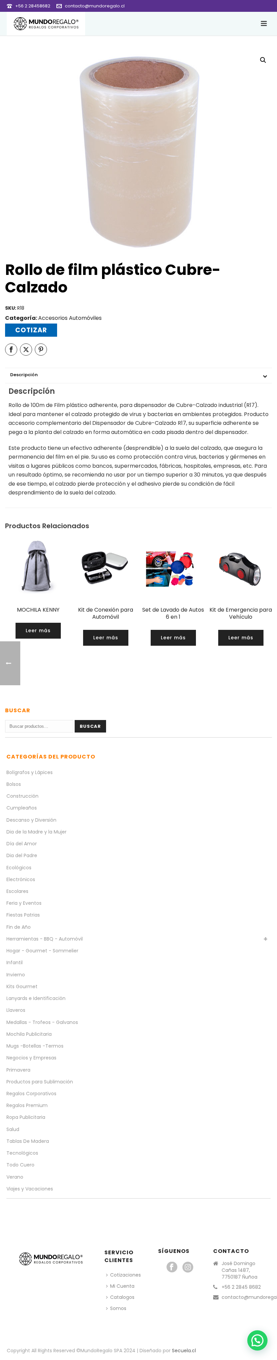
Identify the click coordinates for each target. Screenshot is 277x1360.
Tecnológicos (22, 1153)
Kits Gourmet (21, 986)
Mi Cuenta (122, 1286)
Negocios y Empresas (31, 1057)
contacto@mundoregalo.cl (95, 6)
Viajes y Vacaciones (29, 1188)
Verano (14, 1177)
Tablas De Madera (27, 1141)
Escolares (17, 891)
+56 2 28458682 (32, 6)
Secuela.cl (184, 1350)
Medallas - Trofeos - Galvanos (42, 1022)
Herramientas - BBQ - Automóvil (44, 938)
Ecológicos (18, 867)
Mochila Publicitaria (29, 1034)
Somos (118, 1308)
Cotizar (31, 330)
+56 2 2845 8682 (241, 1287)
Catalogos (122, 1297)
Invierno (15, 974)
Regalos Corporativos (31, 1093)
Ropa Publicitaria (25, 1117)
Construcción (22, 796)
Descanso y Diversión (31, 820)
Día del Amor (21, 843)
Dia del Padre (21, 855)
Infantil (14, 962)
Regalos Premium (27, 1105)
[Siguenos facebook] (172, 1267)
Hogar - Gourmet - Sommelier (42, 950)
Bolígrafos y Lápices (29, 772)
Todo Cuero (20, 1164)
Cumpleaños (21, 807)
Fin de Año (18, 927)
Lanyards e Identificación (36, 998)
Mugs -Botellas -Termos (35, 1046)
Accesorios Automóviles (70, 318)
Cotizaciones (125, 1275)
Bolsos (13, 784)
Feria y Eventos (24, 903)
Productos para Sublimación (39, 1081)
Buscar (90, 726)
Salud (12, 1129)
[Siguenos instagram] (187, 1267)
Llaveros (15, 1010)
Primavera (18, 1070)
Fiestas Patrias (23, 915)
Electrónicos (20, 879)
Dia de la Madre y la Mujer (36, 831)
